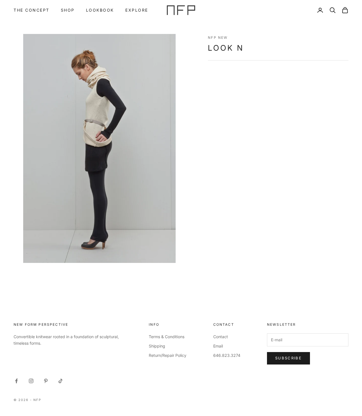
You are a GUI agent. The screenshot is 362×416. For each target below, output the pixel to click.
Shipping (157, 346)
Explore (136, 10)
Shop (68, 10)
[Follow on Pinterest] (46, 381)
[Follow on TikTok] (60, 381)
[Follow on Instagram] (31, 381)
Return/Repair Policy (167, 355)
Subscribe (288, 358)
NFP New (218, 37)
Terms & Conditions (166, 336)
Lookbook (100, 10)
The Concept (31, 10)
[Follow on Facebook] (16, 381)
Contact (220, 336)
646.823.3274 (226, 355)
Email (218, 346)
